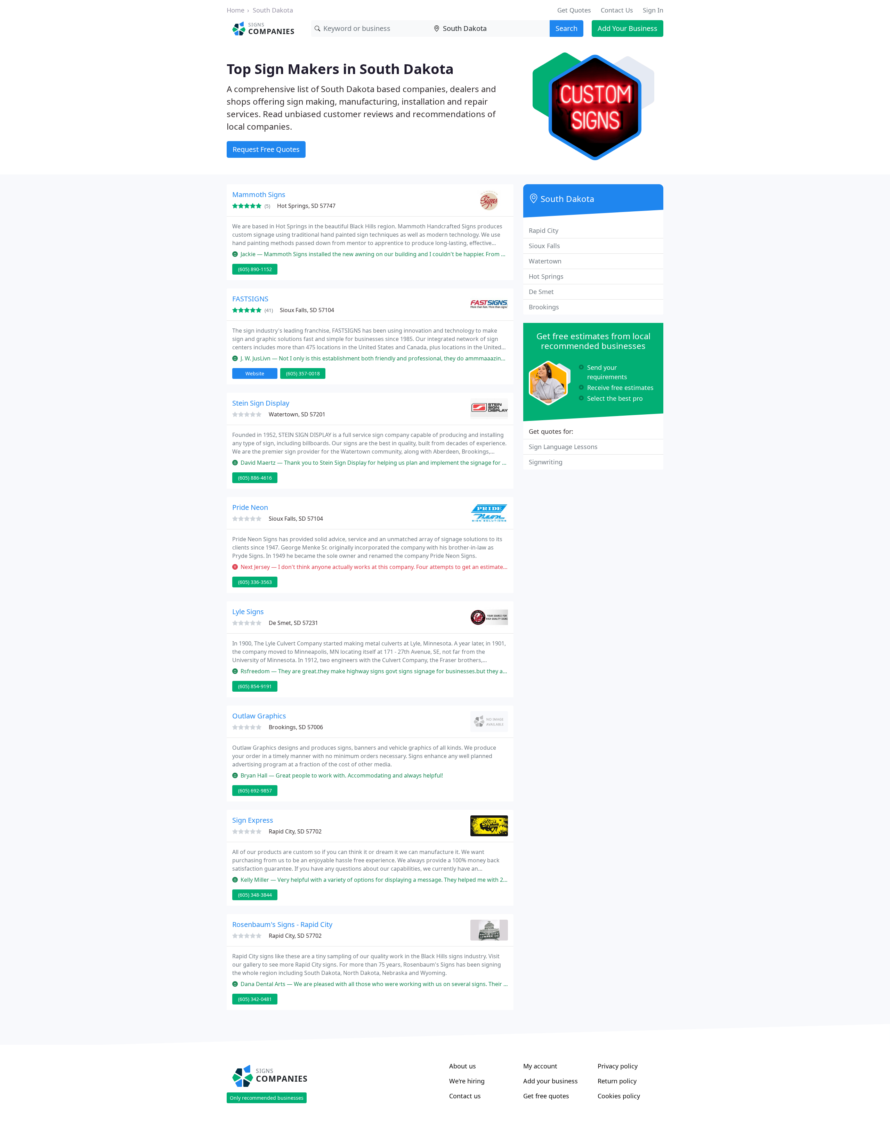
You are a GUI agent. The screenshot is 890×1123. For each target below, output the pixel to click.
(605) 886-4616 (255, 477)
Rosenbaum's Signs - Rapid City (282, 924)
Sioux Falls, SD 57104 (307, 310)
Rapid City (543, 230)
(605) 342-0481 (255, 999)
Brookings (544, 307)
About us (462, 1066)
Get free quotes (546, 1096)
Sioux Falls (544, 246)
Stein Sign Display (260, 403)
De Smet (541, 291)
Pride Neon (250, 507)
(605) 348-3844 (255, 895)
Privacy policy (618, 1066)
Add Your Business (627, 28)
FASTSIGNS (250, 298)
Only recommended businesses (267, 1097)
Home (235, 10)
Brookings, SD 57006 (296, 727)
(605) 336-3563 (255, 582)
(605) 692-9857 (255, 790)
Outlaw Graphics (259, 716)
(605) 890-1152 (255, 269)
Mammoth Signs (258, 194)
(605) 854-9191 (255, 686)
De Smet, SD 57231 (293, 623)
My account (540, 1066)
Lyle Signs (248, 611)
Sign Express (252, 820)
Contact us (465, 1096)
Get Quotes (574, 10)
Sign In (653, 10)
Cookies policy (619, 1096)
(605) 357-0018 (303, 373)
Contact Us (617, 10)
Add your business (550, 1081)
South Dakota (273, 10)
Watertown (545, 261)
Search (566, 28)
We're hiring (467, 1081)
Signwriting (546, 462)
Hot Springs (546, 276)
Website (254, 373)
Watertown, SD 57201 (297, 414)
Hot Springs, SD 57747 (306, 206)
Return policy (617, 1081)
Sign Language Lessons (563, 446)
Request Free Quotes (266, 149)
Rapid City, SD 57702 (295, 831)
